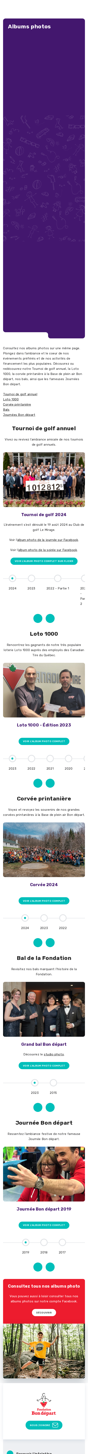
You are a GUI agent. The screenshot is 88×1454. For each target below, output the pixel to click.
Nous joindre (40, 1425)
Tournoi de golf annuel (20, 394)
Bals (6, 410)
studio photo (54, 1054)
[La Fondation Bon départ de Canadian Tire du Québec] (44, 1404)
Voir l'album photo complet (44, 741)
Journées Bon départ (19, 415)
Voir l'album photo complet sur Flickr (44, 561)
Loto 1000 (11, 399)
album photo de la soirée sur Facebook (47, 550)
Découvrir (44, 1312)
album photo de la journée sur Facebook (47, 540)
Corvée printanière (17, 404)
